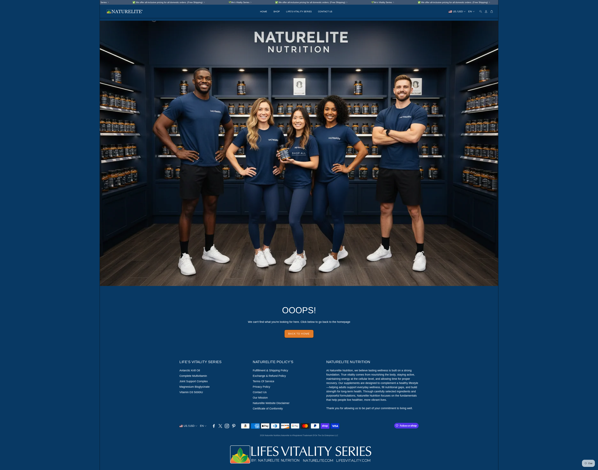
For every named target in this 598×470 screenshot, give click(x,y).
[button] (480, 11)
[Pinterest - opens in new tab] (234, 426)
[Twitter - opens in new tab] (220, 426)
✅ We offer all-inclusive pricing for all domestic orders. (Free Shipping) (231, 2)
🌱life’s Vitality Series (159, 2)
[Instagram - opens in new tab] (227, 426)
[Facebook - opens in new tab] (214, 426)
